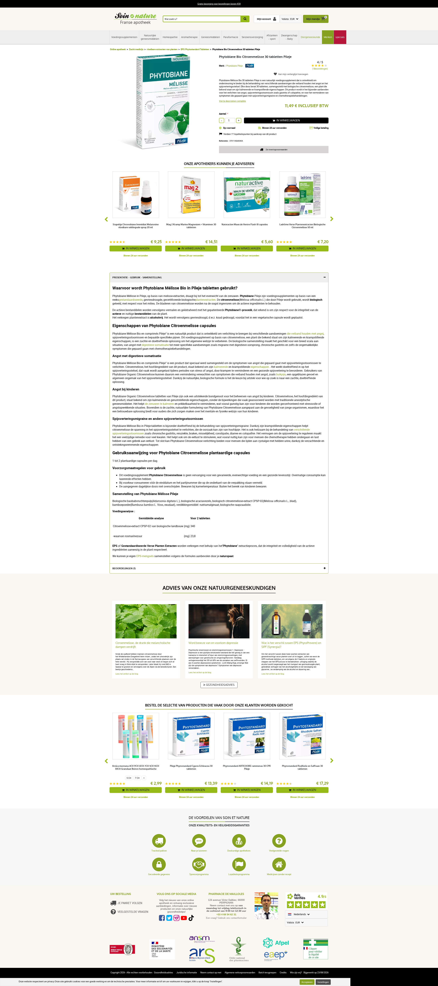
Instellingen (323, 982)
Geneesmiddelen (210, 37)
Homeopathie (170, 37)
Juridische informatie (186, 972)
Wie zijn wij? (296, 972)
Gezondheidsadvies (220, 685)
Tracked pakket (159, 850)
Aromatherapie (189, 37)
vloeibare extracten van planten (162, 49)
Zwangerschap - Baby (289, 37)
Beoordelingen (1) (124, 568)
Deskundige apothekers (238, 850)
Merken (328, 37)
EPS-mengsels (145, 556)
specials (340, 37)
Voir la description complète (232, 101)
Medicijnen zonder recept (279, 874)
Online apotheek (118, 49)
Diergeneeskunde (310, 37)
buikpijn (281, 374)
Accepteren (307, 982)
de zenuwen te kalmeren (160, 404)
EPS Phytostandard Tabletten (195, 49)
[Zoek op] (245, 19)
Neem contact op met (210, 972)
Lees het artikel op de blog (126, 673)
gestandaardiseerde (131, 300)
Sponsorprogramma (199, 874)
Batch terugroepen (267, 972)
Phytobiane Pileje (234, 65)
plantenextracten (205, 300)
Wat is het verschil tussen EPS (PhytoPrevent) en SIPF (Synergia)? (291, 645)
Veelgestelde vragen (279, 850)
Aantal (222, 113)
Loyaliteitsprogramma (238, 874)
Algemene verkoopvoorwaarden (240, 972)
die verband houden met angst (305, 333)
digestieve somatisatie (155, 345)
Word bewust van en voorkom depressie (213, 643)
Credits (283, 972)
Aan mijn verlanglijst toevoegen (293, 74)
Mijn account (264, 19)
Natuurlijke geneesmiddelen (150, 37)
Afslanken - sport (272, 37)
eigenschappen (260, 367)
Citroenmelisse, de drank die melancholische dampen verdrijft (142, 645)
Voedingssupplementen (124, 37)
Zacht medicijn (136, 49)
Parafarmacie (230, 37)
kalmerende (221, 367)
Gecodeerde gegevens (159, 874)
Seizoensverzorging (252, 37)
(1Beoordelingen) (320, 68)
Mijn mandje (313, 19)
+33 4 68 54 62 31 (226, 914)
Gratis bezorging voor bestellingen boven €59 (219, 3)
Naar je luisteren (199, 850)
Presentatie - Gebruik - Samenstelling (137, 277)
